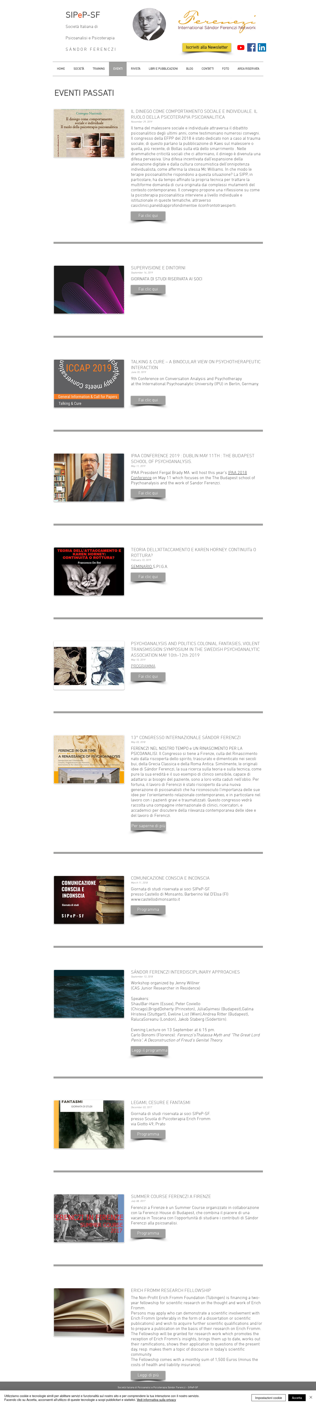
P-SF (91, 15)
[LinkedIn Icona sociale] (262, 47)
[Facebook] (251, 47)
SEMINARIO (142, 566)
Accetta (297, 1398)
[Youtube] (241, 47)
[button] (148, 216)
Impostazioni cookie (268, 1398)
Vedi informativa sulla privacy (156, 1399)
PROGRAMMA (143, 666)
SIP (72, 15)
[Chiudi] (310, 1398)
